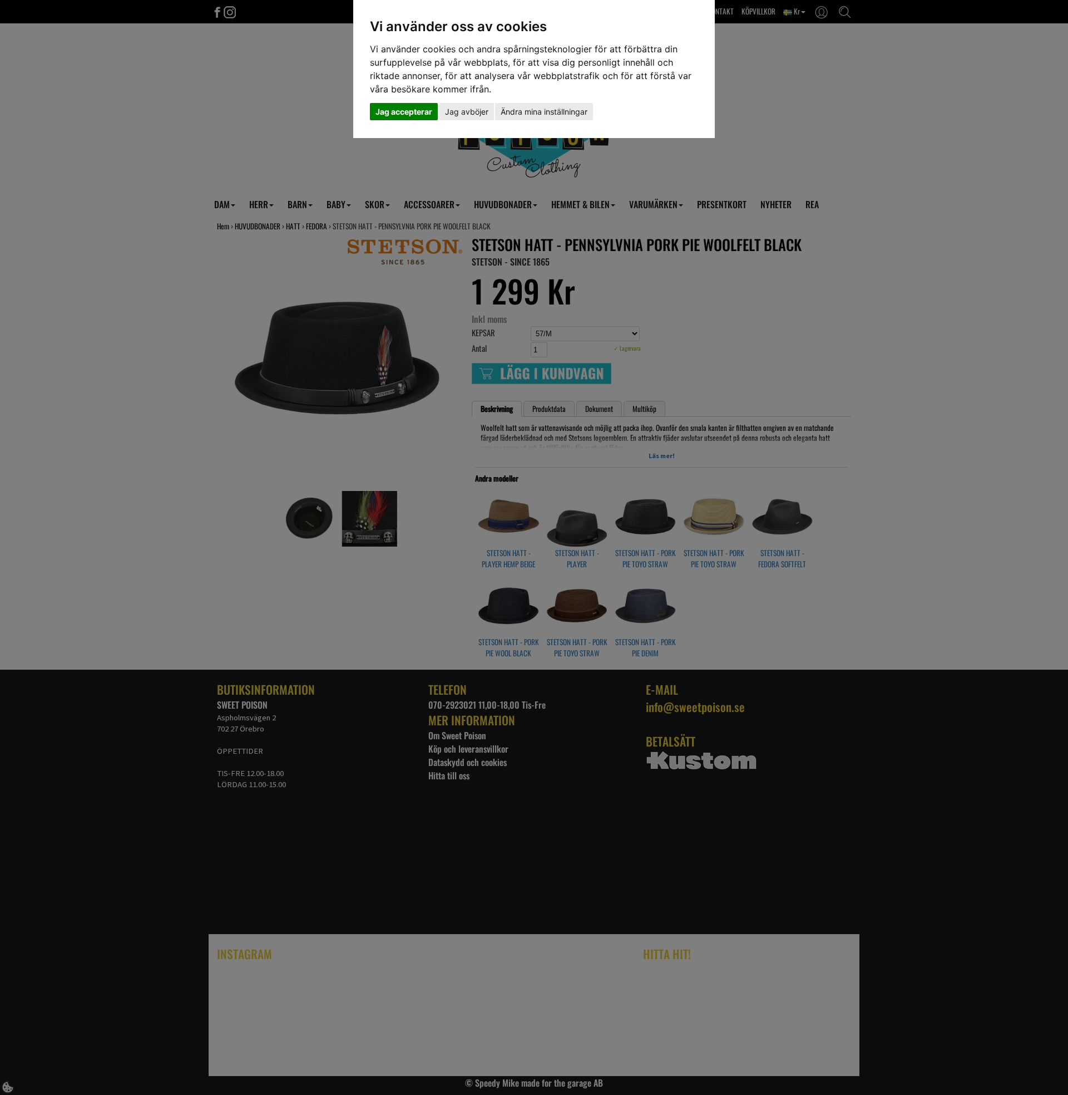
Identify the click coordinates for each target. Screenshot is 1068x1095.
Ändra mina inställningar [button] (544, 111)
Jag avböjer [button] (466, 111)
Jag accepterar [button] (403, 111)
